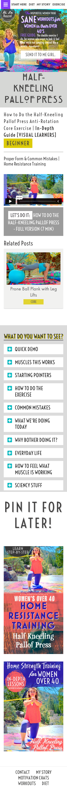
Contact (22, 772)
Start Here (19, 4)
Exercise (58, 4)
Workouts (27, 784)
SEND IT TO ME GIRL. (40, 54)
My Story (43, 4)
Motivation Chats (33, 778)
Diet (32, 4)
